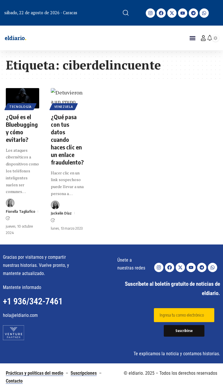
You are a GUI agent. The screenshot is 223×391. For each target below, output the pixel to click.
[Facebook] (161, 13)
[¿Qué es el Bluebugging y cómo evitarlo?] (22, 98)
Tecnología (20, 106)
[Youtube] (182, 13)
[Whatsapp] (204, 13)
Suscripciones (84, 373)
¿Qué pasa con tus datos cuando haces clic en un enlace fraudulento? (67, 139)
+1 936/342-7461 (33, 301)
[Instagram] (150, 13)
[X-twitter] (172, 13)
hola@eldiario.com (20, 315)
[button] (126, 13)
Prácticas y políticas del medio (34, 373)
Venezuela (63, 106)
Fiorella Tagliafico (20, 211)
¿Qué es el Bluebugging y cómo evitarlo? (22, 128)
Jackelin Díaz (61, 213)
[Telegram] (193, 13)
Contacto (14, 381)
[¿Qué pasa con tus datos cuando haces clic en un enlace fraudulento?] (67, 98)
